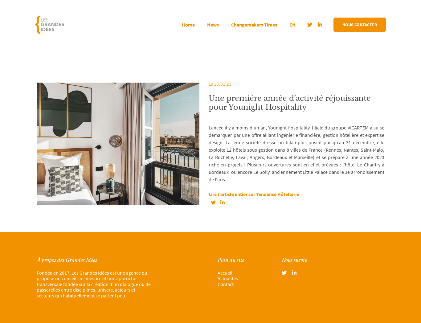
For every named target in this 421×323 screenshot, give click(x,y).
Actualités (228, 278)
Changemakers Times (254, 25)
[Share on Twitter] (213, 202)
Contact (226, 284)
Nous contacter (359, 24)
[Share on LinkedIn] (222, 202)
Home (188, 25)
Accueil (225, 273)
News (213, 25)
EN (292, 25)
